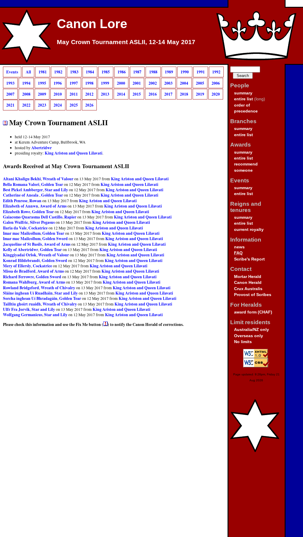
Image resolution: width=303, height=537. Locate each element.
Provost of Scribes (252, 294)
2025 (74, 105)
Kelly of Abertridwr (20, 250)
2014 (121, 94)
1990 (184, 72)
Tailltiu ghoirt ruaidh (22, 304)
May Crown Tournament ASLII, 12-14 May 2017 (126, 42)
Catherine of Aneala (21, 195)
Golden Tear (52, 184)
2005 (200, 83)
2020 (216, 94)
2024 (58, 105)
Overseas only (248, 336)
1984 (90, 72)
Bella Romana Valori (21, 184)
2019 (200, 94)
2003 (168, 83)
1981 (42, 72)
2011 (74, 94)
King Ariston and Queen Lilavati (73, 153)
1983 (74, 72)
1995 (42, 83)
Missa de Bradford (19, 271)
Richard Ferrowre (18, 277)
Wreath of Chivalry (58, 288)
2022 (26, 105)
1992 (216, 72)
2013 (105, 94)
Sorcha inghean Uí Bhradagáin (30, 298)
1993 (10, 83)
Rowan (35, 201)
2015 (137, 94)
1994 (26, 83)
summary (243, 93)
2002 (153, 83)
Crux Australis (248, 289)
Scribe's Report (249, 259)
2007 (10, 94)
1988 (153, 72)
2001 (137, 83)
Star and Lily (56, 190)
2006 (216, 83)
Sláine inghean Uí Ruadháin (28, 293)
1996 (58, 83)
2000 (121, 83)
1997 (74, 83)
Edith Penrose (15, 201)
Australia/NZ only (251, 329)
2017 (168, 94)
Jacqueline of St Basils (22, 244)
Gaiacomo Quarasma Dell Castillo (32, 217)
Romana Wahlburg (20, 282)
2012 (89, 94)
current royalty (249, 229)
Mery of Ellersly (17, 266)
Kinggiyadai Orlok (19, 255)
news (239, 247)
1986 (121, 72)
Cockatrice (38, 228)
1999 (105, 83)
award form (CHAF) (253, 312)
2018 (184, 94)
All (28, 72)
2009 (42, 94)
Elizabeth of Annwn (20, 206)
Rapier (70, 217)
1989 (169, 72)
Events (12, 72)
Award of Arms (53, 206)
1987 (137, 72)
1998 (89, 83)
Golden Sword (55, 239)
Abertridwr (41, 148)
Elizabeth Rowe (16, 212)
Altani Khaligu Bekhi (22, 179)
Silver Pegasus (42, 222)
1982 (58, 72)
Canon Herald (248, 282)
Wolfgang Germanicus (22, 315)
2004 (184, 83)
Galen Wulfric (15, 222)
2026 (89, 105)
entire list (243, 99)
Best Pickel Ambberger (23, 190)
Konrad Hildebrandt (21, 260)
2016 (153, 94)
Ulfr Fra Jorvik (16, 309)
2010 (58, 94)
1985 (105, 72)
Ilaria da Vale (15, 228)
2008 (26, 94)
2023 (42, 105)
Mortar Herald (247, 276)
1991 (200, 72)
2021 (10, 105)
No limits (243, 342)
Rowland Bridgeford (21, 288)
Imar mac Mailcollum (22, 233)
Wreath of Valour (58, 179)
